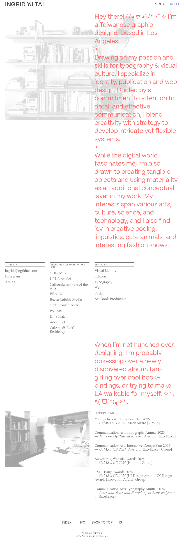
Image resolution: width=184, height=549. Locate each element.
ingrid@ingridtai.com (21, 271)
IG (120, 522)
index (159, 4)
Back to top (102, 522)
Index (67, 522)
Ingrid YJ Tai (24, 4)
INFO (81, 522)
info (174, 4)
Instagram (12, 277)
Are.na (10, 282)
